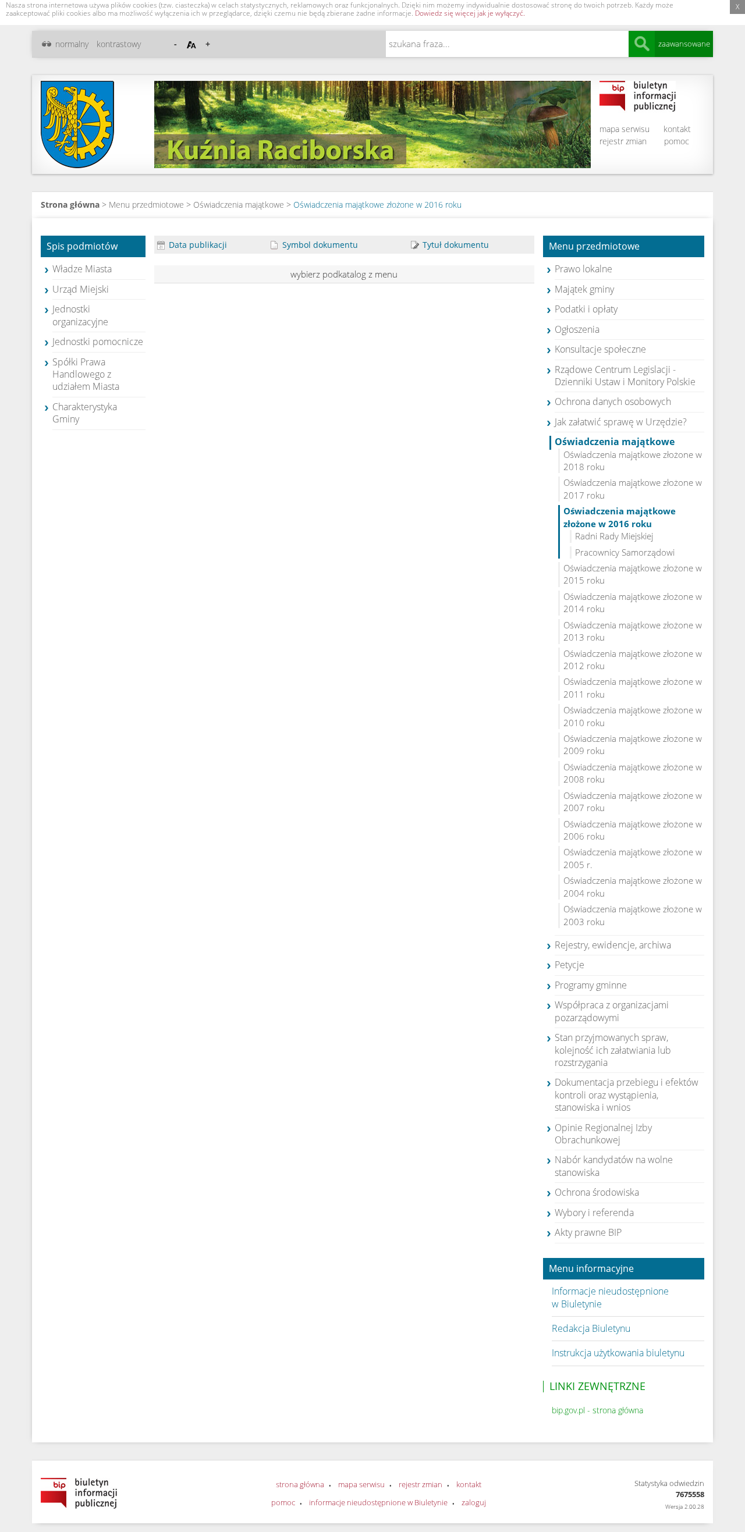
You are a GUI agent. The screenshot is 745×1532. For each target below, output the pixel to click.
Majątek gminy (584, 289)
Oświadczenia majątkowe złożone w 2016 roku (377, 204)
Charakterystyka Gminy (84, 412)
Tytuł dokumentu (454, 244)
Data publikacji (196, 244)
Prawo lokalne (583, 268)
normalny (71, 43)
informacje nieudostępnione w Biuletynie (378, 1502)
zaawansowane (684, 43)
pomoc (676, 141)
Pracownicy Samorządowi (625, 552)
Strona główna (70, 204)
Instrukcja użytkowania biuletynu (618, 1352)
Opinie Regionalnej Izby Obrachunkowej (603, 1133)
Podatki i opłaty (586, 309)
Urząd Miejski (80, 289)
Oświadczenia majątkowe (238, 204)
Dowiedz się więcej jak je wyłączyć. (470, 13)
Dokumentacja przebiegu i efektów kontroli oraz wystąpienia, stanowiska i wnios (626, 1095)
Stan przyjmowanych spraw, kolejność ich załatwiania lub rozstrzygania (613, 1050)
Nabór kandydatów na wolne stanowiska (614, 1165)
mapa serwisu (624, 128)
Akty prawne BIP (588, 1232)
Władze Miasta (82, 268)
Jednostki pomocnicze (97, 341)
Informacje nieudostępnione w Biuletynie (610, 1297)
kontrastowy (119, 43)
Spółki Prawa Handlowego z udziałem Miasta (85, 374)
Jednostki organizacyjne (80, 315)
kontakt (677, 128)
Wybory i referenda (594, 1212)
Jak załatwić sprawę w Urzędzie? (621, 421)
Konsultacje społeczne (600, 349)
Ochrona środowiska (597, 1192)
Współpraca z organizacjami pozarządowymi (612, 1010)
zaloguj (474, 1502)
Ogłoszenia (577, 329)
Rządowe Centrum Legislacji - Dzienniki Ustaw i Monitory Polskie (625, 375)
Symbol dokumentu (319, 244)
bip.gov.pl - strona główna (597, 1410)
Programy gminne (591, 985)
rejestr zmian (623, 141)
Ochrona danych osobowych (613, 401)
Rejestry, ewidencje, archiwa (613, 945)
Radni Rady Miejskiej (614, 536)
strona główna (300, 1484)
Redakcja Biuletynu (591, 1328)
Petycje (569, 964)
